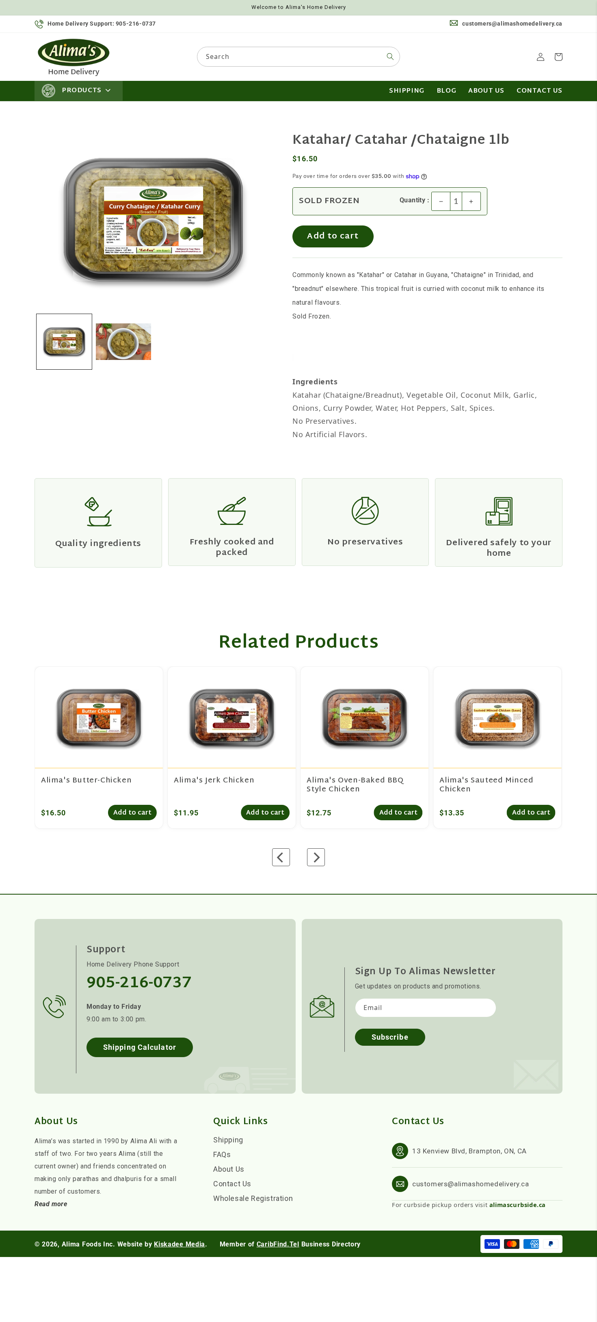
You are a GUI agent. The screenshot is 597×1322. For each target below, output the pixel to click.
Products (82, 91)
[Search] (390, 56)
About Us (228, 1169)
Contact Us (232, 1183)
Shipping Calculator (139, 1047)
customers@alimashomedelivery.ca (512, 23)
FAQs (222, 1154)
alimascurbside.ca (517, 1205)
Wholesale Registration (253, 1198)
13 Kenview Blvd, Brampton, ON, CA (469, 1151)
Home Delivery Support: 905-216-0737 (102, 23)
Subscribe (390, 1037)
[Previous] (281, 857)
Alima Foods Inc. (88, 1244)
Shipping (228, 1140)
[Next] (316, 857)
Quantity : (414, 200)
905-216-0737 (139, 983)
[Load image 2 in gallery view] (123, 341)
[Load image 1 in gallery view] (64, 341)
